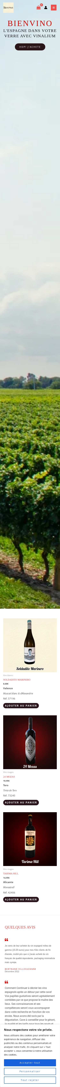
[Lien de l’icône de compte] (45, 7)
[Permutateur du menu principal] (53, 7)
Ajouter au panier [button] (21, 705)
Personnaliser (30, 1071)
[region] (30, 1055)
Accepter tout (30, 1062)
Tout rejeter (30, 1080)
